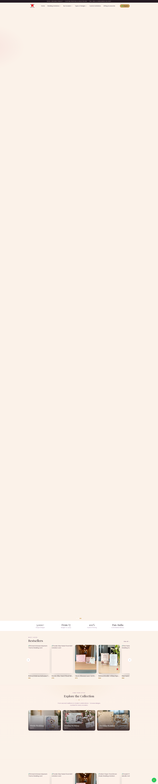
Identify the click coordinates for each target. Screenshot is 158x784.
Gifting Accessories (109, 6)
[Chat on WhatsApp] (154, 780)
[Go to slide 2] (79, 618)
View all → (127, 641)
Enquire (126, 6)
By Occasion (67, 6)
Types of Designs (80, 6)
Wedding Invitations (53, 6)
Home (43, 6)
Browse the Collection (37, 324)
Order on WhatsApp (57, 324)
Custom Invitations (95, 6)
